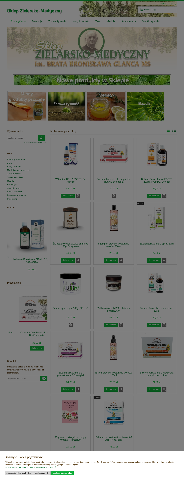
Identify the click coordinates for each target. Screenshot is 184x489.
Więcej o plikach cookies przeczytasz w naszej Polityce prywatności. (31, 467)
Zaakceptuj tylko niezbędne (18, 473)
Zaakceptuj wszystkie (62, 473)
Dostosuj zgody (42, 473)
